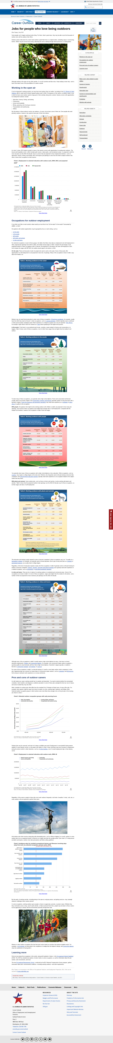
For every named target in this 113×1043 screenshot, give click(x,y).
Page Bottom (90, 148)
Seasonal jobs (83, 131)
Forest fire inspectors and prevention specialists (33, 402)
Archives (57, 23)
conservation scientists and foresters (42, 400)
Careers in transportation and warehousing (87, 95)
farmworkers (30, 569)
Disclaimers (70, 1004)
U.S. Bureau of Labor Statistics (27, 6)
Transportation (83, 138)
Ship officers (69, 322)
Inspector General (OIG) (50, 995)
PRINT (93, 28)
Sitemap (69, 995)
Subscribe (100, 4)
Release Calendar (92, 4)
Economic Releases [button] (52, 12)
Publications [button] (39, 12)
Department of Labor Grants (51, 1001)
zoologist (69, 561)
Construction (83, 122)
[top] (85, 146)
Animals (81, 119)
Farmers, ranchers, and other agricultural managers (41, 567)
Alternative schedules (85, 116)
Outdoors (82, 128)
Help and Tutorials (72, 1012)
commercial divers (50, 321)
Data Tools (30, 987)
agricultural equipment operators (43, 569)
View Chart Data (43, 213)
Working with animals (85, 102)
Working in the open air (85, 56)
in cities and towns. (18, 240)
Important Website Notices (75, 1009)
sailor (38, 324)
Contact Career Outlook (19, 1032)
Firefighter (82, 99)
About (48, 23)
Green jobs (82, 125)
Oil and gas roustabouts (57, 319)
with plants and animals (19, 238)
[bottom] (90, 146)
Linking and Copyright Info (75, 1006)
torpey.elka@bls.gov (23, 971)
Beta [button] (72, 12)
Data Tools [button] (29, 12)
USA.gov (45, 1006)
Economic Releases (55, 987)
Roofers (26, 663)
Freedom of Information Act (75, 998)
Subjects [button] (20, 12)
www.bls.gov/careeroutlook (20, 1029)
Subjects (21, 987)
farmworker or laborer (17, 561)
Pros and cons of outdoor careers (88, 65)
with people (16, 236)
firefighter (65, 402)
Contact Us (67, 23)
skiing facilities (44, 749)
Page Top (84, 148)
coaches (14, 475)
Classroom (67, 987)
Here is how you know (43, 1)
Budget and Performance (50, 998)
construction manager (22, 666)
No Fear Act (46, 1004)
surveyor (39, 666)
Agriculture (82, 112)
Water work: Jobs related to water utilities (88, 80)
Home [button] (13, 12)
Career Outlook (38, 16)
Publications (29, 16)
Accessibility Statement (74, 1015)
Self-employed (83, 135)
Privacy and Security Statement (76, 1001)
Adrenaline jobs (83, 90)
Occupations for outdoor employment (86, 61)
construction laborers (36, 663)
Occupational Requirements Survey (25, 962)
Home (39, 23)
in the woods (16, 234)
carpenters (61, 671)
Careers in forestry (84, 84)
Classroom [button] (64, 12)
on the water (16, 232)
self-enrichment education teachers (29, 476)
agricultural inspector (17, 563)
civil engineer (32, 666)
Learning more (83, 68)
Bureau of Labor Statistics (18, 16)
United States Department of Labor (94, 1)
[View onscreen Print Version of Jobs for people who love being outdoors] (93, 31)
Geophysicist (83, 87)
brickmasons (70, 671)
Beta (75, 987)
